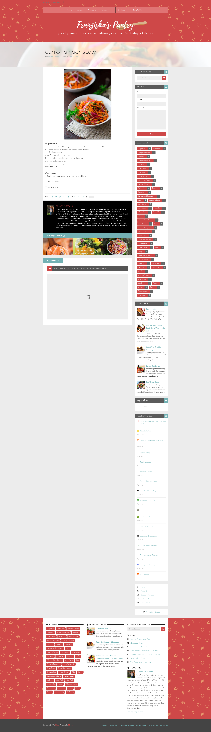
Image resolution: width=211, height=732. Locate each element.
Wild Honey (144, 574)
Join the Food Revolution (139, 647)
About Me (164, 725)
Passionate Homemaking (149, 536)
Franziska (92, 10)
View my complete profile (135, 712)
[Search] (164, 78)
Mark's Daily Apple (147, 500)
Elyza (57, 725)
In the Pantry (146, 599)
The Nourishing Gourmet (149, 555)
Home (69, 10)
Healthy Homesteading (148, 481)
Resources (106, 10)
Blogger (71, 725)
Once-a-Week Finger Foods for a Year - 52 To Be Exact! (155, 328)
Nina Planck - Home (147, 510)
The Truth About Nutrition (140, 662)
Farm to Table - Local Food (140, 639)
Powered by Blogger (153, 612)
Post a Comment (79, 197)
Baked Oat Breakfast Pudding (107, 642)
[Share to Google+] (59, 197)
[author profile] (50, 210)
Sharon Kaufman (146, 671)
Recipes (121, 10)
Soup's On (137, 10)
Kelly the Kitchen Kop (148, 491)
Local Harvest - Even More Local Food (144, 651)
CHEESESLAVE (145, 431)
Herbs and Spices (136, 643)
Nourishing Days (146, 517)
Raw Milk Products (137, 658)
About (79, 10)
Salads (92, 197)
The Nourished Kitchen (148, 546)
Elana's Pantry (145, 452)
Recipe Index (151, 309)
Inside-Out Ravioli (153, 366)
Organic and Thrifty (147, 526)
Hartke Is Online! (146, 472)
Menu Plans (153, 725)
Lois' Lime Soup (152, 382)
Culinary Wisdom (147, 595)
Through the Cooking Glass (150, 565)
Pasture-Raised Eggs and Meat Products (145, 654)
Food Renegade (145, 462)
